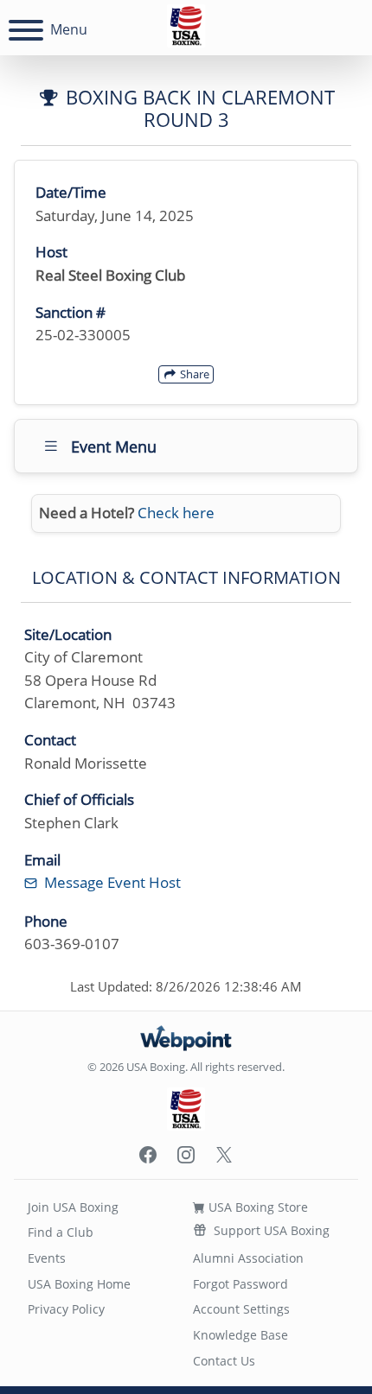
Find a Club (60, 1232)
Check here (176, 513)
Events (47, 1258)
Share (193, 374)
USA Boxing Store (256, 1207)
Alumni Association (248, 1258)
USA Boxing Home (79, 1284)
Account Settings (241, 1309)
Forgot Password (240, 1284)
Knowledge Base (240, 1335)
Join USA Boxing (73, 1207)
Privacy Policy (66, 1309)
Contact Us (224, 1361)
